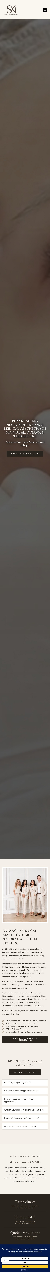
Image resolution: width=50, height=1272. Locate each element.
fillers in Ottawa (8, 1002)
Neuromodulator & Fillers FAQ (31, 1005)
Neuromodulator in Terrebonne (14, 999)
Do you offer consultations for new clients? (21, 1118)
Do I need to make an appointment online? (21, 1091)
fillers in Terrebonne (27, 1002)
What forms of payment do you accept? (20, 1126)
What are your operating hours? (17, 1083)
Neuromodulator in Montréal (13, 996)
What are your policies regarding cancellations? (23, 1110)
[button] (45, 10)
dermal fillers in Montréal (37, 999)
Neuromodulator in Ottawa (36, 996)
